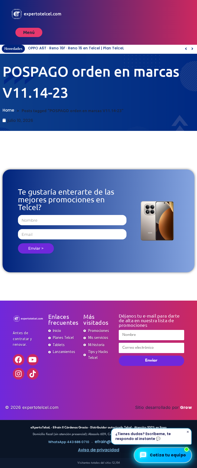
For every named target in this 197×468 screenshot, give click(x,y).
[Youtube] (32, 360)
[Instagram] (18, 374)
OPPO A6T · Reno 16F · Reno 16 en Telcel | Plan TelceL (76, 48)
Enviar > (36, 248)
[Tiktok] (32, 374)
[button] (192, 48)
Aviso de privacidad (98, 450)
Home (8, 110)
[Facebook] (18, 360)
